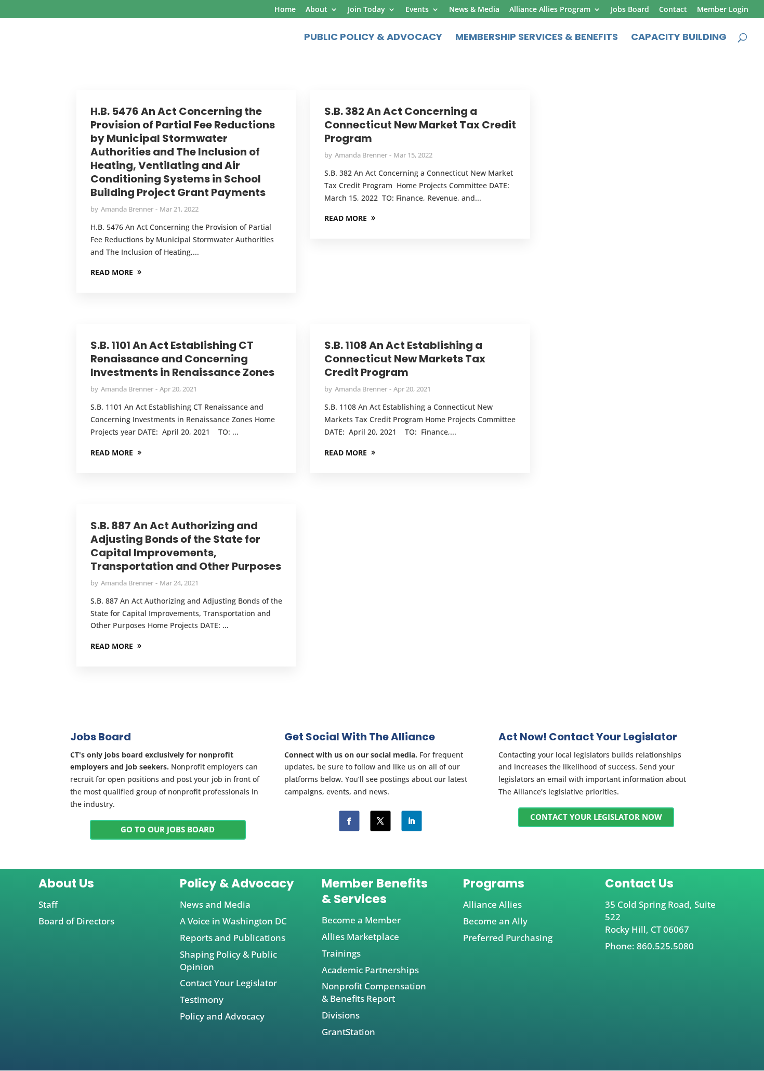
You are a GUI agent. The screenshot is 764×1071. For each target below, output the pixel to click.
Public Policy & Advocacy (373, 38)
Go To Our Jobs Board (168, 829)
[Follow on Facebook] (349, 821)
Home (285, 10)
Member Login (722, 10)
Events (417, 10)
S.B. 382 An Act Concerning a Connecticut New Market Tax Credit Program (420, 125)
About (316, 10)
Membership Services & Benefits (536, 38)
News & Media (474, 10)
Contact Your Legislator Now (596, 817)
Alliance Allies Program (549, 10)
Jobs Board (630, 10)
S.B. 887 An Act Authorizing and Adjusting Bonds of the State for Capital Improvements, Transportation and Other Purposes (185, 545)
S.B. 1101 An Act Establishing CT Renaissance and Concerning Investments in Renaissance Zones (182, 359)
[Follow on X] (380, 821)
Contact (673, 10)
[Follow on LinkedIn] (411, 821)
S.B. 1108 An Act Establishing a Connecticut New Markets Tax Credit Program (404, 359)
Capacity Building (679, 38)
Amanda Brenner (127, 209)
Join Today (366, 10)
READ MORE (111, 272)
